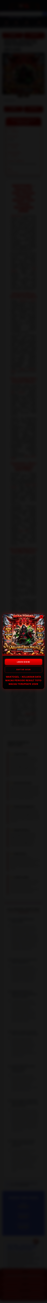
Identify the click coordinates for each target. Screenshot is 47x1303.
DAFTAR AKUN (23, 669)
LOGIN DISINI (23, 662)
